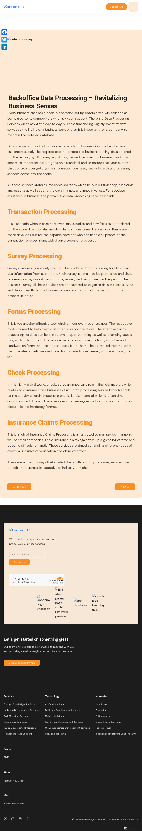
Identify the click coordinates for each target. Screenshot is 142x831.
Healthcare (102, 704)
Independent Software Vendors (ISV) (116, 734)
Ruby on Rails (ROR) (55, 734)
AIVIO (7, 757)
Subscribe (19, 562)
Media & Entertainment (108, 722)
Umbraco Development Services (21, 710)
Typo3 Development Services (20, 728)
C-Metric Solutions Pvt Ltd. (124, 819)
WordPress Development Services (64, 722)
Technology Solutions (15, 722)
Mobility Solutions (55, 716)
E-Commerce (103, 716)
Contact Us (116, 6)
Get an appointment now (22, 662)
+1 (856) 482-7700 (14, 780)
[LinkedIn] (4, 47)
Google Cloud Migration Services (22, 704)
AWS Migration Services (16, 716)
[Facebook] (4, 32)
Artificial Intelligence (56, 704)
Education (101, 710)
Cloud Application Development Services (67, 728)
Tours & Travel (103, 728)
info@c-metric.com (14, 803)
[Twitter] (4, 39)
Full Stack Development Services (63, 710)
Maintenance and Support (18, 734)
